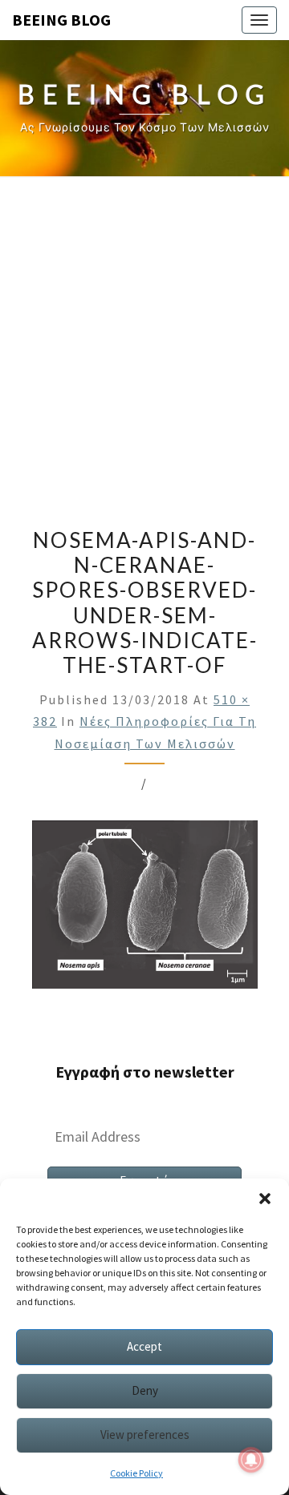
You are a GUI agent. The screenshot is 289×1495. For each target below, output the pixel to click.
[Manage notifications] (251, 1460)
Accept (144, 1346)
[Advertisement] (144, 346)
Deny (145, 1390)
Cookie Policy (136, 1473)
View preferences (144, 1434)
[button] (265, 1199)
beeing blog (61, 20)
